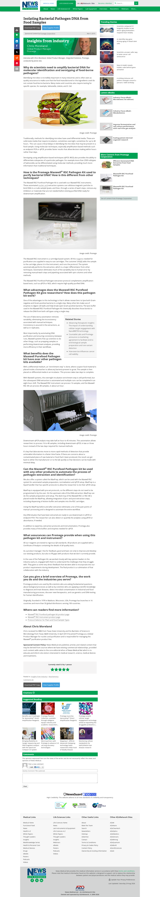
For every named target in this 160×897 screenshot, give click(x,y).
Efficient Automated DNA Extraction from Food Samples (123, 163)
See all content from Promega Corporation (116, 198)
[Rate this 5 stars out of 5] (68, 669)
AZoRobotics (114, 834)
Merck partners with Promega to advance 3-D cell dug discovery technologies (50, 744)
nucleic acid (43, 185)
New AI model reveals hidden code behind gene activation (126, 67)
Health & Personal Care (31, 845)
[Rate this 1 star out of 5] (52, 669)
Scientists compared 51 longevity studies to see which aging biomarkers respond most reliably (125, 29)
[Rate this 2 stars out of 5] (56, 669)
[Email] (17, 68)
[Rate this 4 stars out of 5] (64, 669)
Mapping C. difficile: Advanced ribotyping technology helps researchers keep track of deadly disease (68, 745)
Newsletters (86, 831)
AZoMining (114, 840)
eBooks (25, 854)
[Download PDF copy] (17, 30)
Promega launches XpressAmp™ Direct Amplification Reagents (68, 718)
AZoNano (113, 825)
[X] (17, 52)
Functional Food (29, 825)
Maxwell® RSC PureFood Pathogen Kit (123, 175)
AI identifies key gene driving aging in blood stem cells (127, 41)
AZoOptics (113, 831)
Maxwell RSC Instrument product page (44, 617)
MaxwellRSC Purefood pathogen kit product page (48, 614)
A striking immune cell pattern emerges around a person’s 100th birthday (126, 80)
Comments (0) (28, 680)
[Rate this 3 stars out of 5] (60, 669)
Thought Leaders (29, 837)
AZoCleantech (115, 828)
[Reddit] (17, 57)
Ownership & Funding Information (94, 851)
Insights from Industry (39, 677)
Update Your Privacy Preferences (123, 880)
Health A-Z (27, 831)
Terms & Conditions (89, 842)
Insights (26, 840)
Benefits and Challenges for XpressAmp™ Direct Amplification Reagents (31, 718)
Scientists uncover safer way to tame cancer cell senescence (127, 54)
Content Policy (87, 848)
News (25, 828)
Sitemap (85, 834)
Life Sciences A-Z (59, 831)
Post (25, 786)
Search (84, 828)
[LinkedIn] (17, 41)
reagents (79, 259)
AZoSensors (114, 837)
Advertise (85, 837)
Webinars (56, 842)
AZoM (112, 823)
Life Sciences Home (66, 3)
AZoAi (112, 851)
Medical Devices (29, 848)
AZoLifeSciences (116, 848)
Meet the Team (87, 825)
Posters (26, 857)
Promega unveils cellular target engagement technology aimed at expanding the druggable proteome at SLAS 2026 (87, 721)
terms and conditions (127, 871)
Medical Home (48, 3)
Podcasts (26, 859)
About (84, 823)
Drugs (25, 851)
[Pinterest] (17, 63)
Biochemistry (53, 677)
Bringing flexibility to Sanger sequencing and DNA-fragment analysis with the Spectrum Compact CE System (31, 745)
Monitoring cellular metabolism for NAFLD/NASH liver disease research (86, 744)
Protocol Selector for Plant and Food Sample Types (48, 620)
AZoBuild (113, 845)
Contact (84, 840)
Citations (28, 692)
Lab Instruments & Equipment (64, 828)
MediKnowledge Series (31, 842)
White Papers (28, 834)
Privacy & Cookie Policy (90, 845)
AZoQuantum (115, 842)
